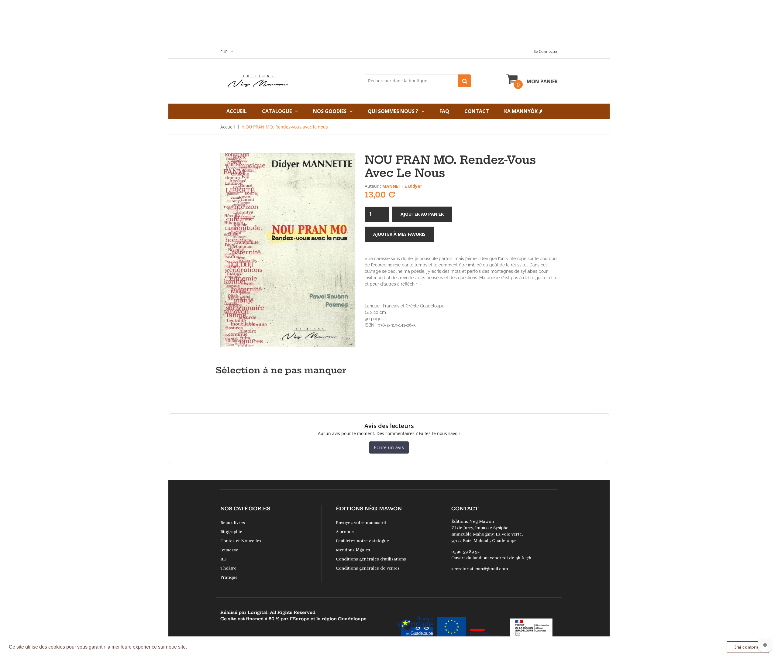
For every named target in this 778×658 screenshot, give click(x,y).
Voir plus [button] (198, 646)
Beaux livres (232, 522)
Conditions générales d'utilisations (371, 559)
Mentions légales (353, 550)
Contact (476, 111)
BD (223, 559)
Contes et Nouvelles (240, 540)
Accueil (236, 111)
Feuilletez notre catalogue (362, 540)
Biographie (231, 531)
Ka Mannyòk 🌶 (523, 111)
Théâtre (228, 568)
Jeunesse (229, 550)
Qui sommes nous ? (393, 111)
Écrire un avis (389, 447)
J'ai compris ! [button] (748, 647)
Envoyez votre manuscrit (361, 522)
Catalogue (277, 111)
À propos (345, 531)
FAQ (444, 111)
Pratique (229, 577)
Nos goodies (329, 111)
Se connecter (546, 51)
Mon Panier (542, 81)
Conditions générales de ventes (368, 568)
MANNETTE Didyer (402, 186)
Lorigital (257, 612)
